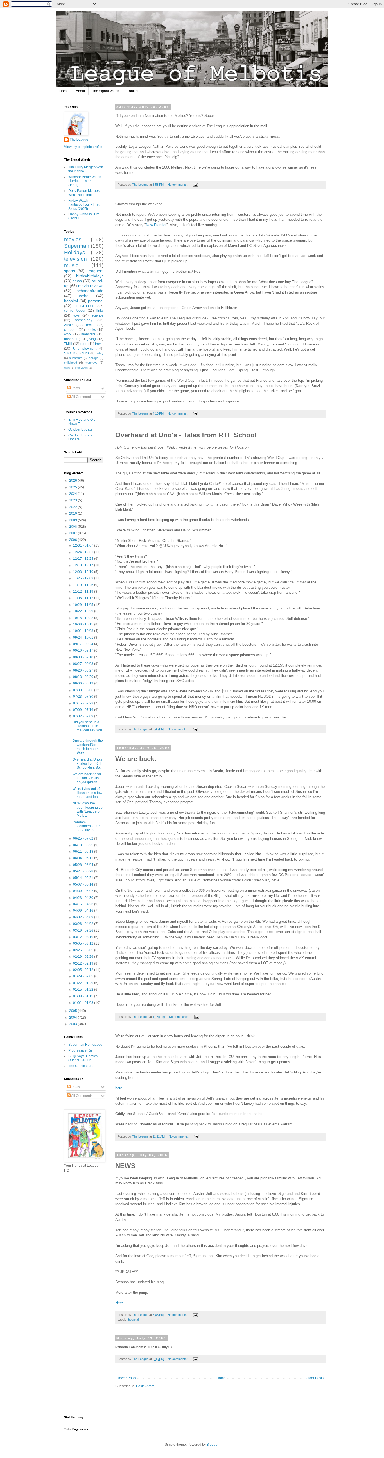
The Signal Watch (105, 91)
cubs (85, 353)
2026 (73, 481)
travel (99, 344)
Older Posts (315, 1378)
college (93, 358)
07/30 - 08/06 (83, 690)
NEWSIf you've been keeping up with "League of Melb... (88, 809)
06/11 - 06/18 (83, 852)
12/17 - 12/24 (83, 559)
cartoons (70, 330)
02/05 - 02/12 (83, 970)
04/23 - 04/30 (83, 898)
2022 (73, 507)
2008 (73, 527)
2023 (73, 500)
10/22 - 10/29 (83, 611)
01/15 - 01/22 (83, 989)
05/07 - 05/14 (83, 884)
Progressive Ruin (81, 1050)
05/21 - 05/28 (83, 871)
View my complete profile (83, 147)
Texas (89, 325)
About (80, 91)
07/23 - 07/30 (83, 697)
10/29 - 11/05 (83, 605)
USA (67, 367)
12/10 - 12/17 (83, 565)
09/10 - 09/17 (83, 650)
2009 (73, 520)
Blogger (212, 1444)
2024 (73, 494)
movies (73, 239)
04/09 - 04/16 (83, 911)
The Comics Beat (81, 1066)
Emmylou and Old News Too (82, 422)
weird (84, 296)
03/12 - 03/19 (83, 937)
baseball (70, 339)
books (91, 330)
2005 (73, 1011)
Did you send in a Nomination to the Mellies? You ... (87, 728)
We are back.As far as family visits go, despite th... (87, 778)
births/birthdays (89, 276)
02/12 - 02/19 (83, 963)
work (67, 334)
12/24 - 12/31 (83, 552)
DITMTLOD (84, 306)
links (99, 311)
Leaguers (95, 271)
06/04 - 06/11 (83, 858)
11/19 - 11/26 (83, 585)
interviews (81, 367)
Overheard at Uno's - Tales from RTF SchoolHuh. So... (87, 764)
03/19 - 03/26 (83, 930)
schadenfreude (90, 290)
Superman (76, 246)
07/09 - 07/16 (83, 710)
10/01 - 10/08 (83, 631)
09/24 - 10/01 (83, 638)
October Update (80, 429)
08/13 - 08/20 (83, 677)
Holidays (74, 252)
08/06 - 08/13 (83, 683)
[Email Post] (195, 184)
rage (83, 344)
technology (83, 320)
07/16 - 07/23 (83, 703)
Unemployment (84, 349)
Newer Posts (126, 1378)
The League (79, 140)
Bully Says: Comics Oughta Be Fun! (83, 1058)
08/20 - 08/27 (83, 670)
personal (95, 301)
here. (119, 1088)
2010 (73, 513)
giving (91, 339)
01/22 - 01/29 (83, 983)
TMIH (68, 344)
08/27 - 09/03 (83, 664)
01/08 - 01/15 (83, 996)
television (75, 259)
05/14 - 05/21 (83, 878)
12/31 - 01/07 (83, 545)
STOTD (69, 353)
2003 (73, 1024)
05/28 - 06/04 (83, 865)
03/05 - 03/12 (83, 943)
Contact (132, 91)
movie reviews (90, 285)
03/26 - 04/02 (83, 924)
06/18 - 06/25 (83, 845)
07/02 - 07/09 (83, 716)
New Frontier (156, 225)
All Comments (81, 397)
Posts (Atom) (145, 1386)
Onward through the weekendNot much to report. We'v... (88, 747)
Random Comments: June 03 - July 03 (88, 826)
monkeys (91, 362)
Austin (69, 325)
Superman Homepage (85, 1045)
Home (64, 91)
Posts (75, 388)
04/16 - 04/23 (83, 904)
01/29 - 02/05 (83, 976)
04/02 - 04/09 (83, 917)
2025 (73, 487)
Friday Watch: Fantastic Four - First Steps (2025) (83, 205)
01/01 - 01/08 (83, 1003)
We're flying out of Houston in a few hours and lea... (87, 793)
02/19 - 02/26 (83, 957)
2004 (73, 1018)
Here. (119, 1303)
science (97, 315)
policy (99, 353)
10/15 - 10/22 (83, 618)
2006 (73, 540)
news (77, 281)
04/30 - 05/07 (83, 891)
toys (76, 315)
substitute (75, 358)
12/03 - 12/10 (83, 572)
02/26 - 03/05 (83, 950)
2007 (73, 533)
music (71, 265)
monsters (88, 334)
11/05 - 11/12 (83, 598)
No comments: (178, 184)
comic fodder (74, 311)
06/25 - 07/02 (83, 838)
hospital (133, 1319)
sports (69, 271)
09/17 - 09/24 (83, 644)
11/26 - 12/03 (83, 578)
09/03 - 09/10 (83, 657)
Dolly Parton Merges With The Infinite (84, 193)
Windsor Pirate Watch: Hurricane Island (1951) (85, 181)
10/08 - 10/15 (83, 624)
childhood (70, 362)
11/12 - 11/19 (83, 591)
